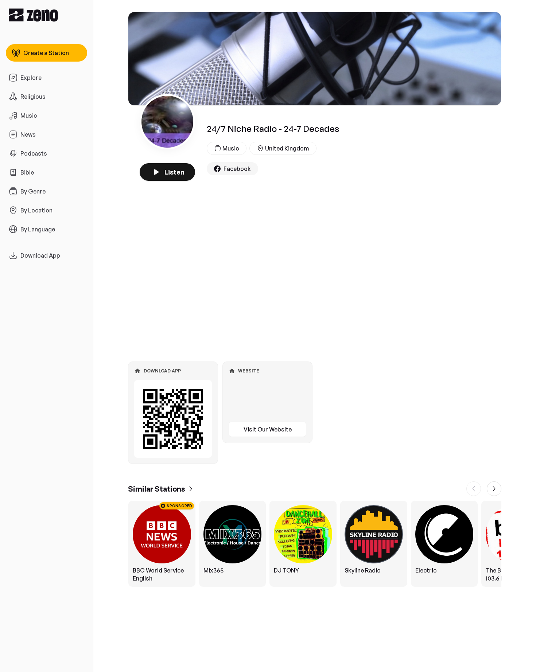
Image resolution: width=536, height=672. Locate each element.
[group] (314, 543)
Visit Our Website (268, 429)
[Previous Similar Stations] (473, 488)
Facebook (237, 168)
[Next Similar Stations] (494, 488)
